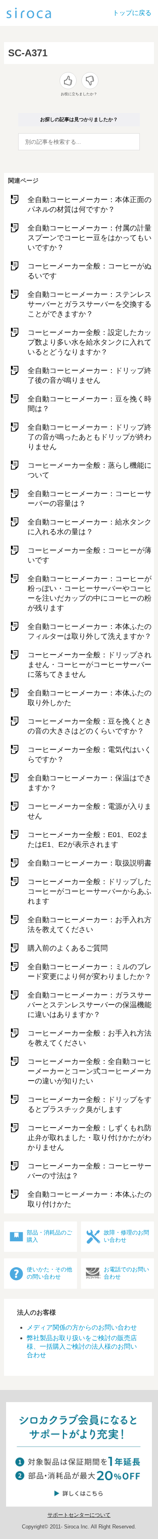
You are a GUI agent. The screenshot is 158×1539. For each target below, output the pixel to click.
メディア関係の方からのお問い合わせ (82, 1327)
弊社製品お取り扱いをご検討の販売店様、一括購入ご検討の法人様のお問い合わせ (82, 1346)
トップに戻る (132, 12)
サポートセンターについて (79, 1515)
